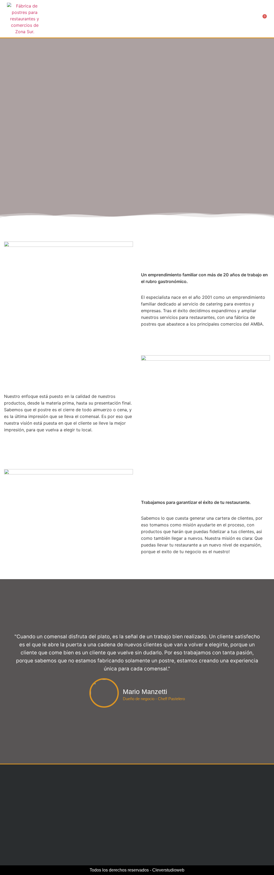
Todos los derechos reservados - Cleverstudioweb (137, 870)
